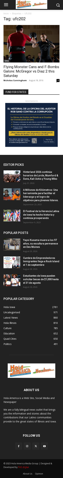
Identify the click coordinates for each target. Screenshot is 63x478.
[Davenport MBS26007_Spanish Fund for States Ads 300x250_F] (31, 146)
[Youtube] (44, 446)
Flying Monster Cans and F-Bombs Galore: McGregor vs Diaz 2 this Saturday (31, 71)
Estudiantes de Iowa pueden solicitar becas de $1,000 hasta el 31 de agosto (41, 279)
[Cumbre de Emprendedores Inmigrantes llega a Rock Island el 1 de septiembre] (12, 262)
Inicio (6, 13)
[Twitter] (35, 446)
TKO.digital (23, 467)
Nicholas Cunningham (15, 80)
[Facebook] (18, 446)
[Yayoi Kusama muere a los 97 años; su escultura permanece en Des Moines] (12, 244)
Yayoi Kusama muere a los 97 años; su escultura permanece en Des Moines (40, 243)
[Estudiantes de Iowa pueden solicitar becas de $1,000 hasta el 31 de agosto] (12, 280)
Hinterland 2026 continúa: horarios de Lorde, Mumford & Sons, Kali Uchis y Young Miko (40, 175)
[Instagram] (27, 446)
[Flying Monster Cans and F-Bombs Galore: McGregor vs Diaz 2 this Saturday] (31, 43)
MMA (7, 61)
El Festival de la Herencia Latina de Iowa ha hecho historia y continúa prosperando (41, 214)
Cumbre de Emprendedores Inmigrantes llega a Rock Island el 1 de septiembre (41, 261)
